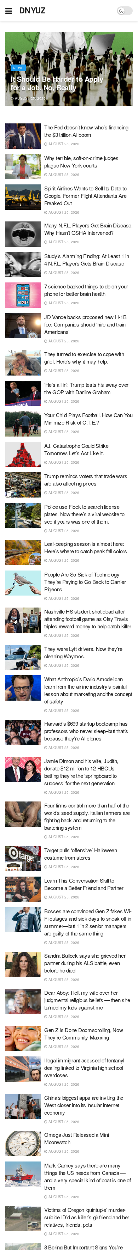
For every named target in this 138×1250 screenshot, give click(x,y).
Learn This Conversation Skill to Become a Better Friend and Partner (83, 884)
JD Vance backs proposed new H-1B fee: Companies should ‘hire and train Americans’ (85, 324)
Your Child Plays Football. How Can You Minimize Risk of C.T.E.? (88, 418)
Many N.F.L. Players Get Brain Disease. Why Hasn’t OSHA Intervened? (88, 228)
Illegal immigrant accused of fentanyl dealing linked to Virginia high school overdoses (84, 1067)
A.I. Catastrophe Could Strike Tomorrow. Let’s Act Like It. (76, 449)
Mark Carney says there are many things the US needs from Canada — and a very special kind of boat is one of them (87, 1176)
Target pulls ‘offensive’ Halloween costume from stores (80, 853)
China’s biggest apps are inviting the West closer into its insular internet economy (83, 1105)
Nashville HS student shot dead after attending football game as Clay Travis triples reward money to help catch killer (87, 619)
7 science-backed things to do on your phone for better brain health (86, 289)
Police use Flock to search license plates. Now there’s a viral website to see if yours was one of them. (84, 514)
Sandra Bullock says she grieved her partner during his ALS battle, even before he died (85, 963)
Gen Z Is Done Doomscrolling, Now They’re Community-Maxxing (83, 1033)
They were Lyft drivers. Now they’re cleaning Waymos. (83, 652)
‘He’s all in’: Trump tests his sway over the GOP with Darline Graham (86, 388)
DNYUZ (32, 10)
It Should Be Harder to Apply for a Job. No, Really (57, 83)
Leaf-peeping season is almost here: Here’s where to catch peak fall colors (85, 547)
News (18, 68)
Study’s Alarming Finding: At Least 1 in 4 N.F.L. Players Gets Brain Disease (86, 259)
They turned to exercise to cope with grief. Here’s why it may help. (84, 357)
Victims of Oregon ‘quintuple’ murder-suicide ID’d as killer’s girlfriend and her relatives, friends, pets (86, 1217)
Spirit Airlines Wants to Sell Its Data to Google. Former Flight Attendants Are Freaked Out (85, 195)
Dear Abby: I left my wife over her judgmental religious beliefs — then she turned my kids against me (87, 1000)
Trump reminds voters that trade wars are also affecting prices (85, 479)
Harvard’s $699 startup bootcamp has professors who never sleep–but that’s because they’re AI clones (86, 731)
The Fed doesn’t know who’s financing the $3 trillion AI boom (86, 130)
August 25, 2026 (30, 98)
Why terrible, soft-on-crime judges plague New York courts (81, 161)
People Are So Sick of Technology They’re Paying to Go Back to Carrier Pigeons (85, 582)
